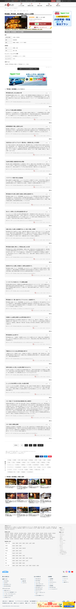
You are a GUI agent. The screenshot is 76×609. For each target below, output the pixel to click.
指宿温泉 (51, 538)
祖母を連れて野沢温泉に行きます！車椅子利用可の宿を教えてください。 (26, 169)
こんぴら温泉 (24, 537)
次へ (40, 445)
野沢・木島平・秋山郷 (23, 460)
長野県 (15, 460)
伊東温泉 (50, 534)
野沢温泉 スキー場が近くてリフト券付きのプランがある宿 (23, 308)
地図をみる (32, 20)
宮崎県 (30, 565)
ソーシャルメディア (53, 589)
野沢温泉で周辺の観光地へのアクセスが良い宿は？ (22, 101)
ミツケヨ (61, 548)
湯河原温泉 (46, 534)
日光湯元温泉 (16, 538)
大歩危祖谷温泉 (37, 538)
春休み (42, 464)
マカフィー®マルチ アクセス (40, 593)
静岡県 (13, 555)
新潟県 (20, 550)
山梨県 (13, 550)
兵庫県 (23, 558)
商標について (27, 603)
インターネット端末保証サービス (10, 592)
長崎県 (20, 565)
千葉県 (17, 548)
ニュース (51, 584)
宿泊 (9, 462)
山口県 (27, 560)
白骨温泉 (32, 534)
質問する (58, 1)
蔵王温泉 (45, 533)
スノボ (44, 467)
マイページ (64, 1)
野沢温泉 (31, 460)
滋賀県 (13, 558)
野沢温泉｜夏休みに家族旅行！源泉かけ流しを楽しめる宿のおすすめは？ (26, 374)
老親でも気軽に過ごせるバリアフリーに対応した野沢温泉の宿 (24, 238)
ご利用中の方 (65, 576)
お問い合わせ (4, 601)
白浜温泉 (10, 537)
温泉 (40, 460)
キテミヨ (61, 541)
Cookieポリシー (52, 601)
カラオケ (10, 469)
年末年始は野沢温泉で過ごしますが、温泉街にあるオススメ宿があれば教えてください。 (28, 342)
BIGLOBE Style (53, 587)
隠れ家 (24, 462)
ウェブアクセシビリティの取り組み (21, 601)
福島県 (33, 543)
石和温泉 (41, 534)
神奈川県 (24, 548)
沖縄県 (38, 565)
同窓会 (49, 467)
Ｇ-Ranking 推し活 (63, 551)
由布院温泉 (43, 538)
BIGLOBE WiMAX (7, 586)
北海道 (13, 543)
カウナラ (61, 547)
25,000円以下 (36, 464)
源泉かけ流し (37, 469)
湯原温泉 (41, 537)
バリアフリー (11, 467)
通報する (50, 106)
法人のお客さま (37, 576)
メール (65, 580)
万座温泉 (11, 534)
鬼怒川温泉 (20, 534)
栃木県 (13, 545)
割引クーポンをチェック (41, 27)
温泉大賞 (24, 581)
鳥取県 (13, 560)
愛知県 (20, 555)
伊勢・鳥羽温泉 (26, 538)
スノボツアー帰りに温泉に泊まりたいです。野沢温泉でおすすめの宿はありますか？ (28, 220)
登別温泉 (11, 533)
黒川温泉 (49, 537)
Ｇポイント (62, 533)
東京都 (20, 548)
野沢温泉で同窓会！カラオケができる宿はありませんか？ (23, 257)
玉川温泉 (11, 538)
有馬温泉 (6, 537)
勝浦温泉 (15, 537)
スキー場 (21, 469)
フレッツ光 (38, 582)
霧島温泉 (53, 537)
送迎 (38, 462)
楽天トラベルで (28, 68)
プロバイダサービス (39, 584)
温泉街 (26, 469)
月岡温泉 (37, 534)
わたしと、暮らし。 (63, 540)
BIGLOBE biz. (38, 578)
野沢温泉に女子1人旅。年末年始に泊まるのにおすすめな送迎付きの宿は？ (26, 133)
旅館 (44, 460)
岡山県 (20, 560)
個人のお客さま (5, 576)
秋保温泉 (37, 533)
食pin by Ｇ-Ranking (63, 552)
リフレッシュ (11, 464)
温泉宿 (49, 460)
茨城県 (20, 545)
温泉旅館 (18, 462)
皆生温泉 (37, 537)
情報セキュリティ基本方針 (19, 603)
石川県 (17, 553)
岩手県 (20, 543)
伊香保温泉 (7, 534)
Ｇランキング (62, 534)
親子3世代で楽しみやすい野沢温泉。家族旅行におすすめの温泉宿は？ (25, 433)
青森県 (17, 543)
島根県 (17, 560)
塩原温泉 (24, 534)
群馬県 (17, 545)
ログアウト (69, 1)
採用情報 (51, 585)
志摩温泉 (31, 538)
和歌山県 (30, 558)
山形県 (30, 543)
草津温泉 (53, 533)
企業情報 (50, 576)
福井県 (20, 553)
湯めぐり (25, 467)
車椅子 (47, 464)
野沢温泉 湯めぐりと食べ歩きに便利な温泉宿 (21, 202)
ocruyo (61, 537)
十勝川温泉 (16, 533)
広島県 (23, 560)
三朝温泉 (28, 537)
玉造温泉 (32, 537)
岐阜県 (17, 555)
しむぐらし (24, 582)
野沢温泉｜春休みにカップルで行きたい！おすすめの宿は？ (23, 152)
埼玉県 (13, 548)
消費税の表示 (11, 601)
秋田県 (27, 543)
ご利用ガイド (62, 530)
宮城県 (23, 543)
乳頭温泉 (29, 533)
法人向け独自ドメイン (40, 595)
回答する (53, 1)
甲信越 (10, 460)
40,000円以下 (18, 467)
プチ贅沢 (29, 464)
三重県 (23, 555)
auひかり (6, 582)
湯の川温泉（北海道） (23, 533)
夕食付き (17, 464)
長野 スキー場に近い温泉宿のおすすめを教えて (21, 392)
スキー (15, 469)
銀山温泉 (49, 533)
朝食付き (43, 462)
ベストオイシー (62, 543)
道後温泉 (19, 537)
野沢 (36, 460)
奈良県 (27, 558)
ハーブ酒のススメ (63, 554)
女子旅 (31, 467)
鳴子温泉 (33, 533)
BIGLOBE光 (6, 581)
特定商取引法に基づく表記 (7, 603)
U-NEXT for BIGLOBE (8, 595)
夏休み (31, 469)
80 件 (44, 17)
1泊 (28, 462)
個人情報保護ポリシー (34, 601)
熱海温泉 (47, 538)
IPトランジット (38, 590)
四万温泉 (15, 534)
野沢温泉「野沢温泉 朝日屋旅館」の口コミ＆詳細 (19, 13)
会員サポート (66, 582)
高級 (48, 462)
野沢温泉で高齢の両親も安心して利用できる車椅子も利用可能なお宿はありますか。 (28, 185)
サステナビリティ (53, 582)
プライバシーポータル (44, 601)
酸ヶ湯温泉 (7, 538)
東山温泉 (41, 533)
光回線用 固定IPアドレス (40, 585)
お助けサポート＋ (7, 590)
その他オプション (7, 597)
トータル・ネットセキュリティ (10, 593)
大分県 (27, 565)
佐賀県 (17, 565)
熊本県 (23, 565)
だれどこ (61, 536)
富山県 (13, 553)
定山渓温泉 (7, 533)
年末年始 (33, 462)
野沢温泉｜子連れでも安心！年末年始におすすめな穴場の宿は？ (24, 273)
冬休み (39, 467)
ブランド (51, 580)
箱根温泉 (21, 538)
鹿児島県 (34, 565)
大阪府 (20, 558)
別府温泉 (45, 537)
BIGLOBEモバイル (7, 584)
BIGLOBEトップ (35, 603)
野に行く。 (62, 545)
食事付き (23, 464)
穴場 (13, 462)
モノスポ (61, 544)
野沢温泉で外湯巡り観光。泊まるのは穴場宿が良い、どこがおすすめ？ (25, 117)
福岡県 (13, 565)
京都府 (17, 558)
